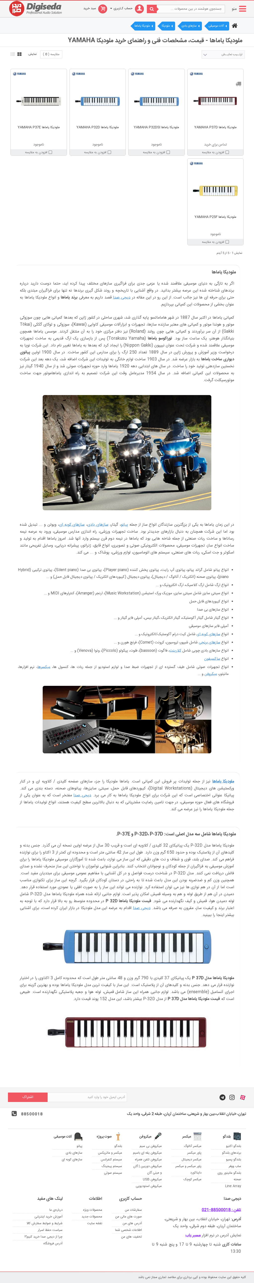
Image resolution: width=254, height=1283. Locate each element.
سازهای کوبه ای (72, 524)
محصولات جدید (92, 1216)
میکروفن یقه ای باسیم (147, 1153)
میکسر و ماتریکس (110, 1153)
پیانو (124, 524)
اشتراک (27, 1097)
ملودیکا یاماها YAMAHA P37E (39, 127)
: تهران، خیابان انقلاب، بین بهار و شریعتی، (202, 1219)
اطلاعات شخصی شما (128, 1230)
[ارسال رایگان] (238, 83)
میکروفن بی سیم (151, 1146)
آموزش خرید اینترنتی (48, 1216)
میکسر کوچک (192, 1179)
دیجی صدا (121, 297)
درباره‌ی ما (56, 1210)
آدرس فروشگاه (53, 1243)
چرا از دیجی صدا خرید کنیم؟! (44, 1237)
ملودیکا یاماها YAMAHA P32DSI (156, 127)
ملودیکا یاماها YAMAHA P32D (97, 127)
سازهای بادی (97, 524)
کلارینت (175, 651)
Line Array (233, 1186)
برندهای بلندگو (231, 1153)
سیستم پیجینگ (111, 1166)
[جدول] (19, 53)
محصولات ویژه (92, 1210)
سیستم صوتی (113, 1173)
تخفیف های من (131, 1237)
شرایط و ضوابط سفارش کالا (45, 1223)
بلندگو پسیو (233, 1159)
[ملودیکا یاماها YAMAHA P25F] (216, 191)
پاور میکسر (194, 1153)
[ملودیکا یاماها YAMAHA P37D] (216, 101)
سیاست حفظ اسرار (50, 1230)
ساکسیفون (212, 659)
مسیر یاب (193, 1235)
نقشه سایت (94, 1223)
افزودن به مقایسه (213, 152)
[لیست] (12, 53)
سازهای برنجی (209, 642)
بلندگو (118, 1146)
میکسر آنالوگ (192, 1146)
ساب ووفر (235, 1166)
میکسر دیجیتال (191, 1159)
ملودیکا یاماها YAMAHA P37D (215, 127)
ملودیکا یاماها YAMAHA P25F (215, 217)
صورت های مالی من (128, 1216)
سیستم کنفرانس (111, 1159)
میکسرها (43, 667)
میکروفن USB (152, 1179)
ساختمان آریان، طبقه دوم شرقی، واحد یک (207, 1226)
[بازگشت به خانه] (234, 26)
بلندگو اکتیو (233, 1146)
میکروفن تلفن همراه (148, 1159)
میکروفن (210, 674)
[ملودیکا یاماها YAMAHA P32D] (98, 101)
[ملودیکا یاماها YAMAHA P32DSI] (156, 101)
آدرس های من (132, 1223)
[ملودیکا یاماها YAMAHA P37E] (39, 101)
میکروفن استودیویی (149, 1186)
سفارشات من (133, 1210)
